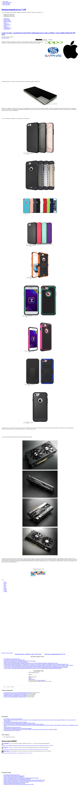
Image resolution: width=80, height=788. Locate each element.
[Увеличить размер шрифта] (9, 14)
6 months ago (51, 745)
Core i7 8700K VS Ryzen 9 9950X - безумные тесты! (14, 659)
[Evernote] (44, 572)
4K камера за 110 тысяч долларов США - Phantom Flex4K (15, 693)
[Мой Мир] (34, 572)
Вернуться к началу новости (7, 652)
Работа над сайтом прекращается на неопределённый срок (16, 662)
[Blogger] (38, 572)
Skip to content (5, 1)
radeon (5, 589)
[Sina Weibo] (39, 574)
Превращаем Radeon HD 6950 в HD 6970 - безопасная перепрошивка (18, 728)
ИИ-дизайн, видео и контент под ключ (12, 658)
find (4, 584)
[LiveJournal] (33, 574)
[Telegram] (34, 575)
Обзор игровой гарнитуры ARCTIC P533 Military (14, 776)
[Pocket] (34, 574)
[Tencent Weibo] (41, 574)
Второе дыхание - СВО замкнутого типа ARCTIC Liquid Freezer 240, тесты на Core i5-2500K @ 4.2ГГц (24, 780)
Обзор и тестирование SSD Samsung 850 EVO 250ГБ (14, 783)
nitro (5, 586)
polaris (5, 588)
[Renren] (38, 574)
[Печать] (7, 37)
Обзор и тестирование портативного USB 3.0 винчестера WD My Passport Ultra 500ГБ (21, 777)
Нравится (50, 39)
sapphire (5, 591)
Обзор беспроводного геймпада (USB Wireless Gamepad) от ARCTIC (17, 692)
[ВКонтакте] (31, 572)
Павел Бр (6, 747)
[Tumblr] (43, 574)
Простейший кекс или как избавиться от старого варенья (15, 694)
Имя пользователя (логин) (34, 672)
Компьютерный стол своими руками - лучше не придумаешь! (16, 782)
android (5, 582)
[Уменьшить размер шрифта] (9, 16)
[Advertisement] (40, 75)
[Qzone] (36, 574)
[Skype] (33, 575)
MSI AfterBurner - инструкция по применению (13, 718)
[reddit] (43, 572)
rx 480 (5, 590)
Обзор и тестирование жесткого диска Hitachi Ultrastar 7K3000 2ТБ (17, 778)
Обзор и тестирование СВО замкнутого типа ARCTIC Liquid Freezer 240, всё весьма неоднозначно (24, 781)
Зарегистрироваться (41, 680)
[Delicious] (39, 572)
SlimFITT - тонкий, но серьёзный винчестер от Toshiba (15, 695)
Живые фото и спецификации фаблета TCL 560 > (55, 654)
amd (5, 581)
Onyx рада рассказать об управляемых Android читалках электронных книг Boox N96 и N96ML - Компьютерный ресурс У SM (22, 749)
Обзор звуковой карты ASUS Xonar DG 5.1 (12, 727)
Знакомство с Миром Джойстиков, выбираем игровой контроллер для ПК (19, 784)
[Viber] (44, 574)
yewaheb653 (6, 743)
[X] (36, 572)
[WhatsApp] (31, 575)
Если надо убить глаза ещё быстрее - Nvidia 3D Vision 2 (15, 696)
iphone (5, 585)
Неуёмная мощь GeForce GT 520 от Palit (12, 730)
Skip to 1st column (6, 3)
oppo (5, 587)
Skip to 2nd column (6, 4)
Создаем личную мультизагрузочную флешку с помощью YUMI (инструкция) (19, 723)
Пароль (30, 674)
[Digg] (41, 572)
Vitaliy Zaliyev (6, 751)
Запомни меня (33, 676)
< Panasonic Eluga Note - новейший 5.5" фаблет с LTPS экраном (28, 654)
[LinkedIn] (31, 574)
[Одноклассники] (33, 572)
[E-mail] (3, 37)
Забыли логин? (32, 679)
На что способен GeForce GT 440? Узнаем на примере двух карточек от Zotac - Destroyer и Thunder (23, 724)
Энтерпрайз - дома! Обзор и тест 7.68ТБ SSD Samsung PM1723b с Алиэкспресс (20, 660)
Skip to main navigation (7, 2)
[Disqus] (40, 607)
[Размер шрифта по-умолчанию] (9, 15)
